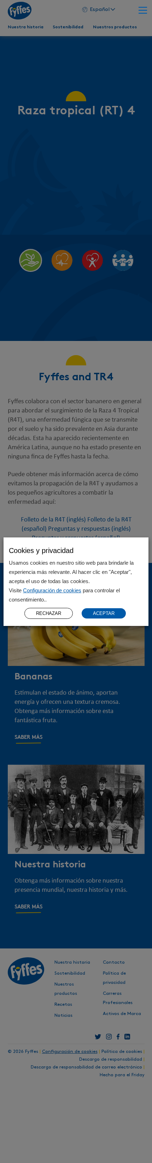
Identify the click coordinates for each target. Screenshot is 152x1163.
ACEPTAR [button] (104, 613)
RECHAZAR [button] (48, 613)
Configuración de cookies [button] (52, 590)
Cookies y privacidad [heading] (41, 550)
